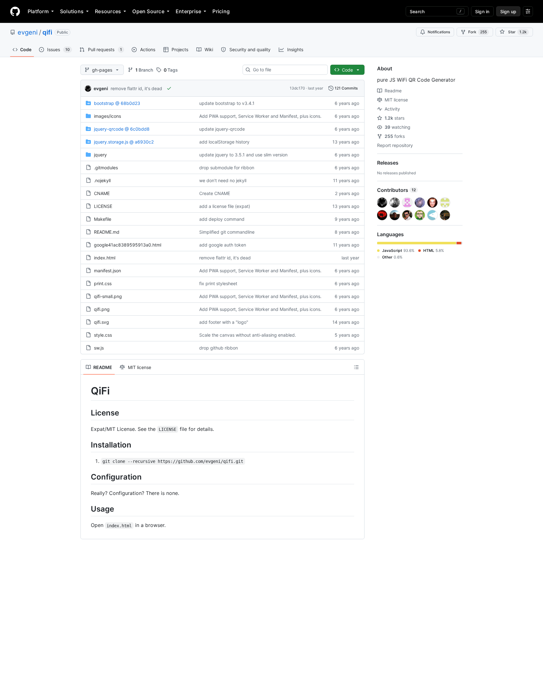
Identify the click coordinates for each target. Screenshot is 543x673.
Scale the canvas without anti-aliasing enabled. (247, 335)
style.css (103, 335)
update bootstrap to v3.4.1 (227, 103)
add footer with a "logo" (223, 322)
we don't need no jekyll (222, 180)
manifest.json (107, 270)
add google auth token (222, 244)
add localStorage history (224, 141)
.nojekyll (102, 180)
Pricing (221, 11)
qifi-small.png (108, 296)
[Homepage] (15, 11)
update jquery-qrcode (222, 129)
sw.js (99, 347)
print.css (103, 283)
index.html (104, 257)
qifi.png (102, 309)
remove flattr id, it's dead (136, 88)
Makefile (102, 219)
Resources (108, 11)
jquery (100, 154)
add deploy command (221, 219)
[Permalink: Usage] (86, 508)
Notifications (439, 32)
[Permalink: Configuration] (86, 476)
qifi (47, 32)
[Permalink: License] (86, 412)
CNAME (102, 193)
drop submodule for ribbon (226, 167)
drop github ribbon (218, 347)
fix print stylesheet (218, 283)
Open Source (148, 11)
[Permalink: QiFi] (86, 391)
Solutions (72, 11)
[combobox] (287, 69)
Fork (477, 32)
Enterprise (188, 11)
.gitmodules (106, 167)
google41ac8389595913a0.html (127, 244)
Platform (38, 11)
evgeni (28, 32)
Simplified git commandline (227, 232)
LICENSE (103, 206)
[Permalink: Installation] (86, 444)
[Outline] (356, 367)
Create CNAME (214, 193)
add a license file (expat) (224, 206)
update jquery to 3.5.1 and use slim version (243, 154)
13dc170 (297, 88)
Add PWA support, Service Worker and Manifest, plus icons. (260, 116)
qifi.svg (101, 322)
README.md (106, 232)
